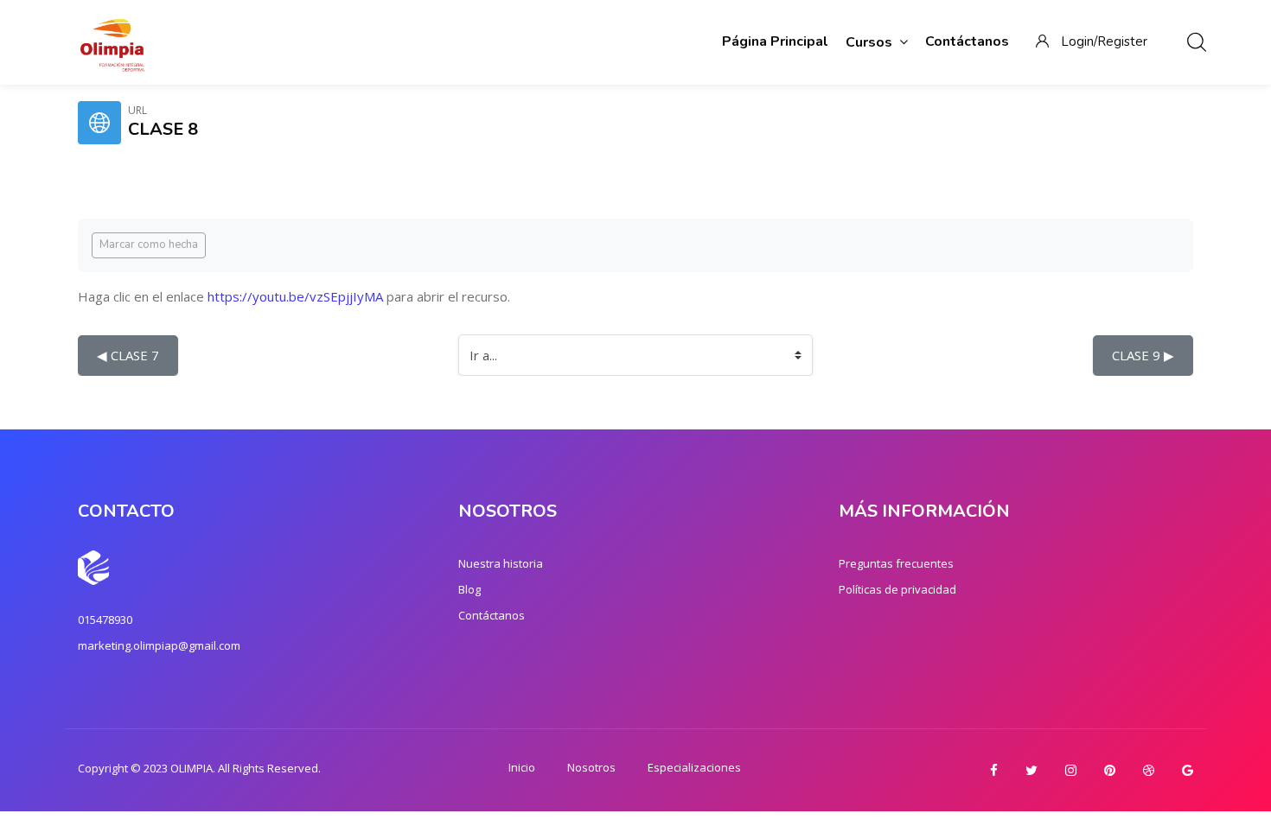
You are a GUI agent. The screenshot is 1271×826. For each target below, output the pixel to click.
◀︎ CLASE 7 (128, 355)
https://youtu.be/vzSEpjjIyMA (295, 296)
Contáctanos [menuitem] (967, 41)
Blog (469, 589)
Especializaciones (694, 767)
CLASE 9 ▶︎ (1143, 355)
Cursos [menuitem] (869, 42)
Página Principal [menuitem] (775, 41)
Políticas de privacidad (897, 589)
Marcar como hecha (148, 244)
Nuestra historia (500, 563)
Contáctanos (491, 615)
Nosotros (591, 767)
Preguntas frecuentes (896, 563)
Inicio (521, 767)
